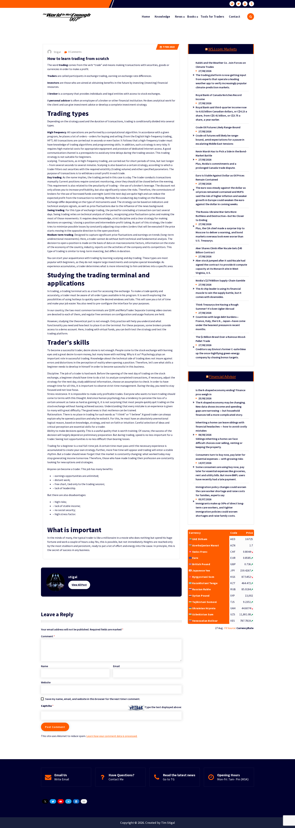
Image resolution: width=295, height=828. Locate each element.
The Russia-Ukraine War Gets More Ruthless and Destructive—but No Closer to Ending (220, 216)
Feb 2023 (169, 47)
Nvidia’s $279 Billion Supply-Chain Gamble (220, 280)
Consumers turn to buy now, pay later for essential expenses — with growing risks (220, 456)
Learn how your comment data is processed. (111, 736)
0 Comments (75, 51)
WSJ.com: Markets (222, 49)
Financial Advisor (222, 376)
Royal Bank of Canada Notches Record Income (219, 97)
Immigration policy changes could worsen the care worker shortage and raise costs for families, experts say (221, 491)
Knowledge (162, 16)
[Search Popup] (250, 16)
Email (116, 666)
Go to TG (168, 779)
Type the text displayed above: (163, 707)
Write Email (61, 779)
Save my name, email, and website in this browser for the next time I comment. (92, 699)
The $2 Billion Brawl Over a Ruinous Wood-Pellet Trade (221, 339)
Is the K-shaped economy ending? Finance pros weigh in (220, 392)
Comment (48, 636)
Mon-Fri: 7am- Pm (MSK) (233, 779)
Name (44, 666)
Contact (234, 16)
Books (191, 16)
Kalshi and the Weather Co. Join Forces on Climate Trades (221, 64)
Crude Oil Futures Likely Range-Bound (218, 127)
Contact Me (116, 779)
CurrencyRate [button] (245, 628)
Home (146, 16)
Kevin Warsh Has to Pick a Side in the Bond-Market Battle (221, 153)
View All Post (79, 584)
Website (46, 682)
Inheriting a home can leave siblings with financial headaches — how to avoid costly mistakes (221, 426)
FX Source (229, 628)
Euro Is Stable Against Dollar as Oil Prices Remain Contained (220, 177)
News (178, 16)
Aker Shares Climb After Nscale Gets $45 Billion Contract (219, 250)
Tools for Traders (212, 16)
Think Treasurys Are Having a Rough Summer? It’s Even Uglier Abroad (217, 306)
